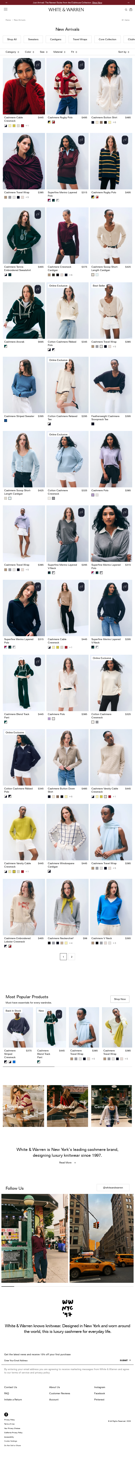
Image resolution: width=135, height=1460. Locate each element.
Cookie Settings (10, 1441)
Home (8, 20)
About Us (54, 1387)
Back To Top (67, 1076)
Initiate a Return (13, 1399)
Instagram (99, 1387)
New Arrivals (19, 20)
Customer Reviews (59, 1393)
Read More (65, 1162)
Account (54, 1399)
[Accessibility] (6, 1414)
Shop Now (85, 2)
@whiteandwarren (113, 1187)
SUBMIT (124, 1360)
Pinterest (99, 1399)
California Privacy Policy (13, 1432)
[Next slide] (129, 1036)
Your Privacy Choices (12, 1428)
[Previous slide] (5, 1036)
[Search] (125, 9)
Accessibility (9, 1437)
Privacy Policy (9, 1420)
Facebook (99, 1393)
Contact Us (10, 1387)
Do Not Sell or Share (12, 1445)
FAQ (6, 1393)
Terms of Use (9, 1424)
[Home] (66, 9)
